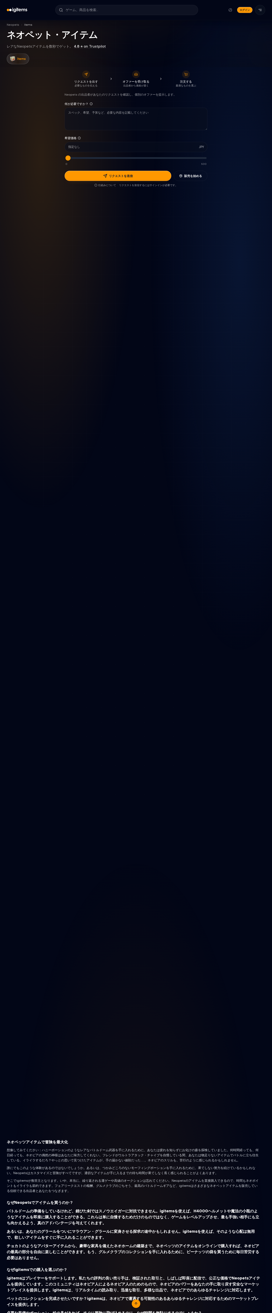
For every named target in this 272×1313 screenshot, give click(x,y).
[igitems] (17, 10)
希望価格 (70, 138)
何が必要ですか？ (76, 104)
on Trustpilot (90, 46)
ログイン (245, 10)
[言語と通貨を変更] (230, 10)
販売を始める (193, 176)
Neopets (13, 24)
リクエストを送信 (121, 176)
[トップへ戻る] (136, 1303)
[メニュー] (260, 10)
